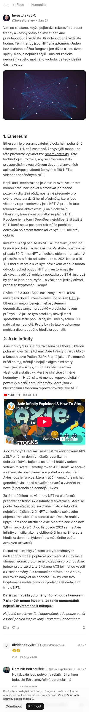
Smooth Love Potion (21, 357)
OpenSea (42, 219)
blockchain (57, 143)
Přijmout (34, 706)
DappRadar (21, 506)
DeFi (72, 298)
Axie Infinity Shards (60, 351)
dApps (22, 170)
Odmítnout (14, 706)
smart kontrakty (57, 154)
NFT (66, 170)
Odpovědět (30, 657)
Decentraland (29, 183)
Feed (20, 5)
